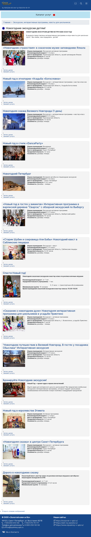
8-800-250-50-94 (32, 525)
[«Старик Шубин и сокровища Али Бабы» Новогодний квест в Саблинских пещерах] (14, 252)
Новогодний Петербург (17, 173)
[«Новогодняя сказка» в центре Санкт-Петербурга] (14, 451)
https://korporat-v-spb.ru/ (66, 521)
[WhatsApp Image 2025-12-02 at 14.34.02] (11, 286)
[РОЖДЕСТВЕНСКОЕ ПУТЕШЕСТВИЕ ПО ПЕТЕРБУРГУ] (14, 183)
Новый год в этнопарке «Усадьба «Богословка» (32, 78)
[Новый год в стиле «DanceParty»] (14, 153)
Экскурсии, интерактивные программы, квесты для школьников (41, 22)
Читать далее (8, 70)
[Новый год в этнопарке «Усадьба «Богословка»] (14, 89)
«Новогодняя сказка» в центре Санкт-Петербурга (33, 441)
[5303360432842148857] (11, 486)
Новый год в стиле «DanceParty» (23, 143)
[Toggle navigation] (86, 3)
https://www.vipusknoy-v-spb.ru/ (69, 525)
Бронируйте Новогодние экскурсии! (25, 380)
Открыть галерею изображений (13, 511)
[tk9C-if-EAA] (14, 324)
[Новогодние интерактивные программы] (13, 38)
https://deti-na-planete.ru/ (66, 523)
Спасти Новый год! (14, 272)
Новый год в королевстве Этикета (24, 410)
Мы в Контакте (12, 532)
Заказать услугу (9, 72)
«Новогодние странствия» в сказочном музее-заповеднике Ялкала (44, 47)
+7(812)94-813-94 (9, 8)
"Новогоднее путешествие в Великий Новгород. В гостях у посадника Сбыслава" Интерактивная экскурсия (45, 346)
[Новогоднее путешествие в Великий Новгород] (14, 358)
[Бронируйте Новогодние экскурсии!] (14, 390)
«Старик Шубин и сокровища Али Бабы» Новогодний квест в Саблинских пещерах (40, 241)
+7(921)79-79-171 (24, 8)
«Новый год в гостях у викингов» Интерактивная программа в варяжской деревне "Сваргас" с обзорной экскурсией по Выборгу (43, 206)
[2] (14, 58)
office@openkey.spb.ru (13, 527)
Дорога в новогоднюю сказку (21, 472)
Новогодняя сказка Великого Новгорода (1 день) (32, 110)
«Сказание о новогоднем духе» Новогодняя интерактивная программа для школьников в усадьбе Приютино (39, 312)
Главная (6, 22)
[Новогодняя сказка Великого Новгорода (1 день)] (14, 121)
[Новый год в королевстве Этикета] (14, 420)
